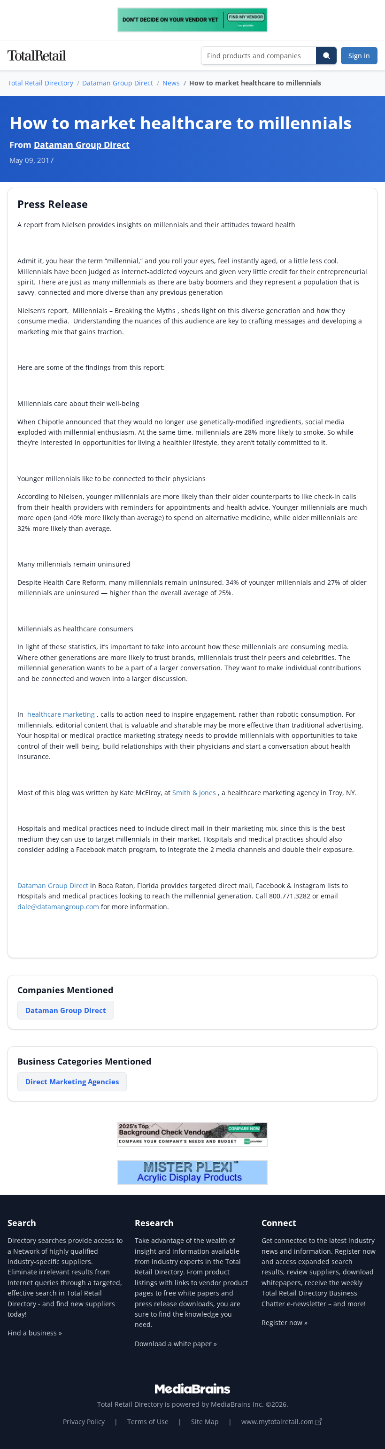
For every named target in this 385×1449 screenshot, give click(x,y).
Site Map (205, 1421)
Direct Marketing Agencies (72, 1081)
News (171, 82)
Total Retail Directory (40, 82)
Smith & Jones (194, 792)
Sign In (359, 55)
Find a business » (35, 1332)
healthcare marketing (62, 714)
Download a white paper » (176, 1343)
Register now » (285, 1322)
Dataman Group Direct (117, 82)
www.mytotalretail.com (278, 1421)
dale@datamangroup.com (58, 906)
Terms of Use (148, 1421)
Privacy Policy (84, 1421)
